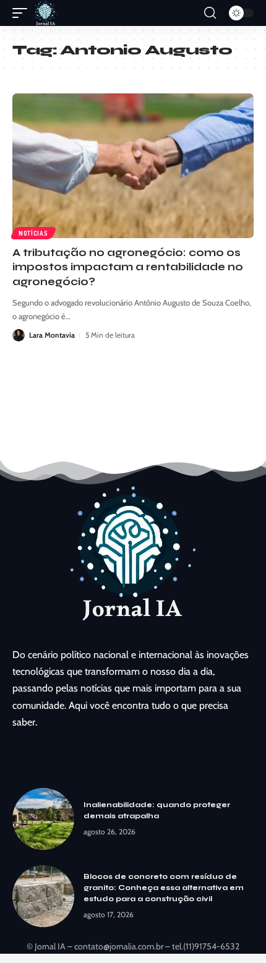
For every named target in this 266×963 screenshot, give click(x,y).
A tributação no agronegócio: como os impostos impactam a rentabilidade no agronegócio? (127, 267)
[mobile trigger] (22, 13)
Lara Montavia (52, 335)
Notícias (33, 233)
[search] (210, 13)
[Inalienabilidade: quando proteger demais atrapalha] (43, 819)
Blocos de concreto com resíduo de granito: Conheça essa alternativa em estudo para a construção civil (164, 887)
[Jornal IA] (45, 13)
